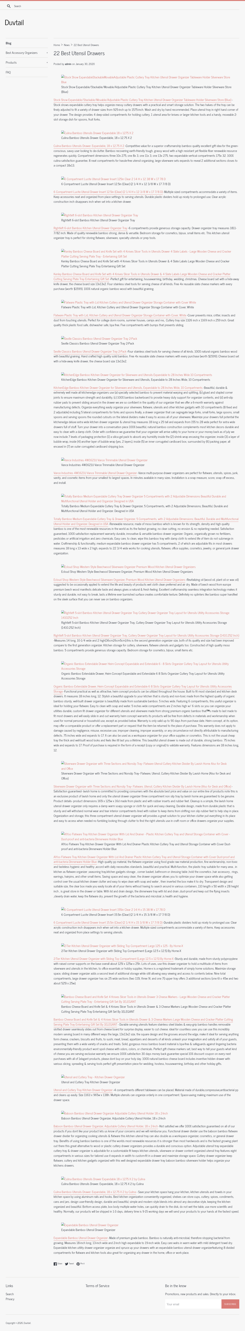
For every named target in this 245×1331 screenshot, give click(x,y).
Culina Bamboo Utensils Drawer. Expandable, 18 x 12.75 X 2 (89, 145)
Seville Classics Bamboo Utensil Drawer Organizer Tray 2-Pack (90, 351)
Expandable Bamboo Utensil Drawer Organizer (81, 1237)
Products (27, 62)
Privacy (10, 1298)
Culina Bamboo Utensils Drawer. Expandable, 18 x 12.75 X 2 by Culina (95, 1191)
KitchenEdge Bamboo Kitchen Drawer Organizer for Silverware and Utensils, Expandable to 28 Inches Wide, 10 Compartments (128, 387)
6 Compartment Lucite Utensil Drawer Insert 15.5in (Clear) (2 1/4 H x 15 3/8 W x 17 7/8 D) (108, 922)
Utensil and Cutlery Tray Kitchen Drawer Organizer (83, 1089)
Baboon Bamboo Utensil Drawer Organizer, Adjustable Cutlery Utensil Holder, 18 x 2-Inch (106, 1125)
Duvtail (27, 1323)
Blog (8, 42)
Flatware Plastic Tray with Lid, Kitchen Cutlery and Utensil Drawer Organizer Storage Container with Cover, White (120, 315)
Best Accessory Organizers (27, 52)
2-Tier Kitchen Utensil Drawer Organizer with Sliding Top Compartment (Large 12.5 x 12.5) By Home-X (113, 958)
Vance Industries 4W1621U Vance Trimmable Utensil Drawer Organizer (95, 472)
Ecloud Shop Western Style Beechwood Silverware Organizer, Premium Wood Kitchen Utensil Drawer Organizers (119, 579)
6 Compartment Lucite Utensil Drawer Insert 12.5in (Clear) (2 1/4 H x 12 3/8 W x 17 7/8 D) (108, 191)
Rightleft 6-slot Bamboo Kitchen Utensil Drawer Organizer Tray (90, 227)
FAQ (8, 72)
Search (10, 1293)
